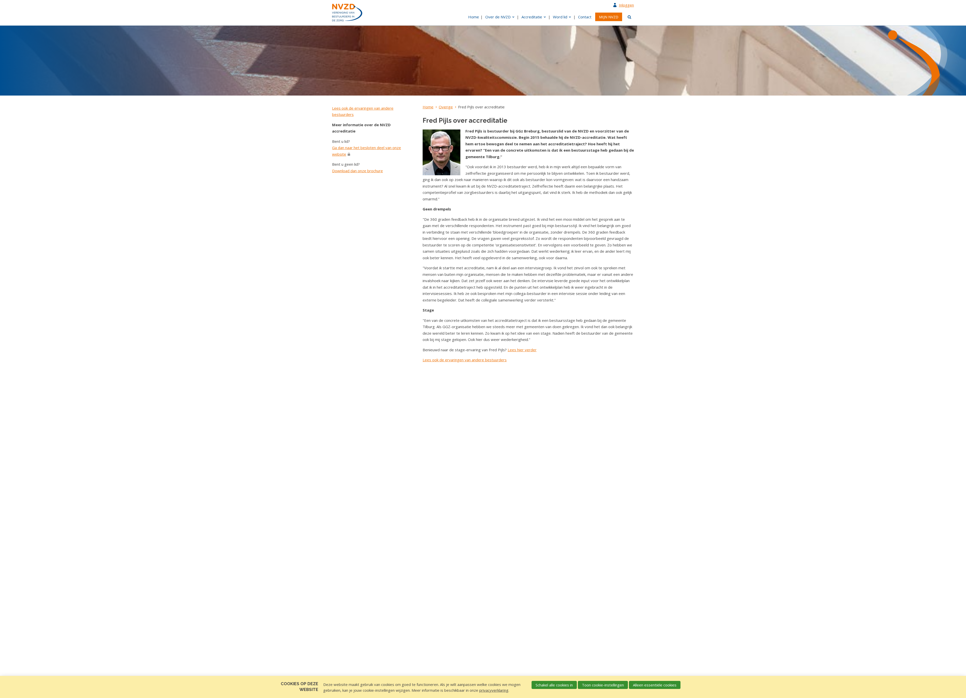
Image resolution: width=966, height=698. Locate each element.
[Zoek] (628, 17)
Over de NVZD (498, 16)
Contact (584, 16)
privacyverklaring (493, 690)
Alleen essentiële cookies (654, 684)
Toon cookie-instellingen (603, 684)
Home (473, 16)
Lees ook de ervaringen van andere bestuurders (465, 359)
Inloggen (626, 5)
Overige (446, 106)
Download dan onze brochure (357, 170)
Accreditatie (531, 16)
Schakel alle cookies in (554, 684)
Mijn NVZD (608, 16)
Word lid (560, 16)
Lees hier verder (522, 349)
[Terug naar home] (347, 12)
